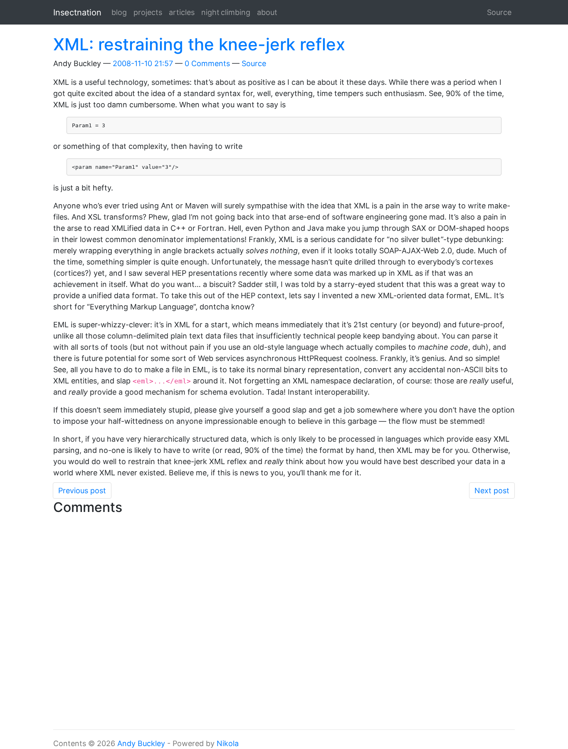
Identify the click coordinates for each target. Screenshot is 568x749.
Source (499, 12)
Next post (491, 490)
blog (119, 12)
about (267, 12)
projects (147, 12)
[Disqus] (284, 623)
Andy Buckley (141, 743)
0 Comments (207, 63)
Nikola (228, 743)
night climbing (225, 12)
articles (182, 12)
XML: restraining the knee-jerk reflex (199, 44)
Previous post (82, 490)
